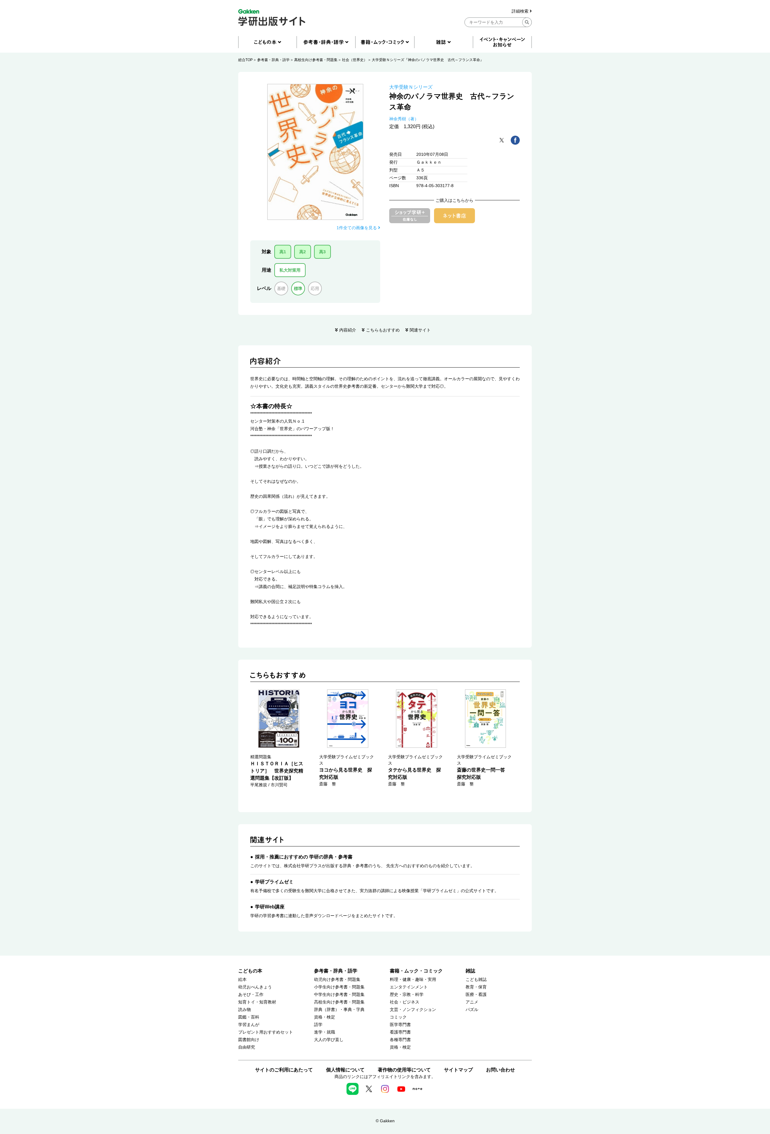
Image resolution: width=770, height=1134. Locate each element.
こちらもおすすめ (383, 330)
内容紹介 (347, 330)
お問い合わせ (500, 1069)
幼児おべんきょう (255, 987)
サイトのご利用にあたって (284, 1069)
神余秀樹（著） (404, 118)
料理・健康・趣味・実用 (413, 979)
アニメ (472, 1002)
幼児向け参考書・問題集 (337, 979)
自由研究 (246, 1047)
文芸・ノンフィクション (413, 1009)
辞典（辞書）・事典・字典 (339, 1009)
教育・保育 (476, 987)
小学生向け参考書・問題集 (339, 987)
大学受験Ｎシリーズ (411, 87)
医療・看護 (476, 994)
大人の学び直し (328, 1039)
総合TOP (245, 60)
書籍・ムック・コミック (416, 970)
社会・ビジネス (404, 1002)
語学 (318, 1024)
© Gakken (385, 1120)
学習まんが (248, 1024)
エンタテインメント (409, 987)
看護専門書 (400, 1032)
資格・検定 (324, 1017)
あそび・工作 (250, 994)
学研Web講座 (270, 906)
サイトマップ (458, 1069)
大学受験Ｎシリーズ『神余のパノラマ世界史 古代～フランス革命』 (428, 60)
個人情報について (345, 1069)
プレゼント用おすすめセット (265, 1032)
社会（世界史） (354, 60)
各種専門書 (400, 1039)
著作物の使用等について (404, 1069)
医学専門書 (400, 1024)
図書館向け (248, 1039)
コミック (398, 1017)
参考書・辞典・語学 (273, 60)
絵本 (242, 979)
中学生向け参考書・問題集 (339, 994)
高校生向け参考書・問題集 (315, 60)
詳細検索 (521, 11)
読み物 (244, 1009)
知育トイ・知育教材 (257, 1002)
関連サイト (420, 330)
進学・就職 (324, 1032)
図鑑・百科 (248, 1017)
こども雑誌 (476, 979)
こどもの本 (250, 970)
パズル (472, 1009)
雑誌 (470, 970)
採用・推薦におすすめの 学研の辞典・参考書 (304, 856)
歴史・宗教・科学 (407, 994)
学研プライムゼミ (274, 881)
